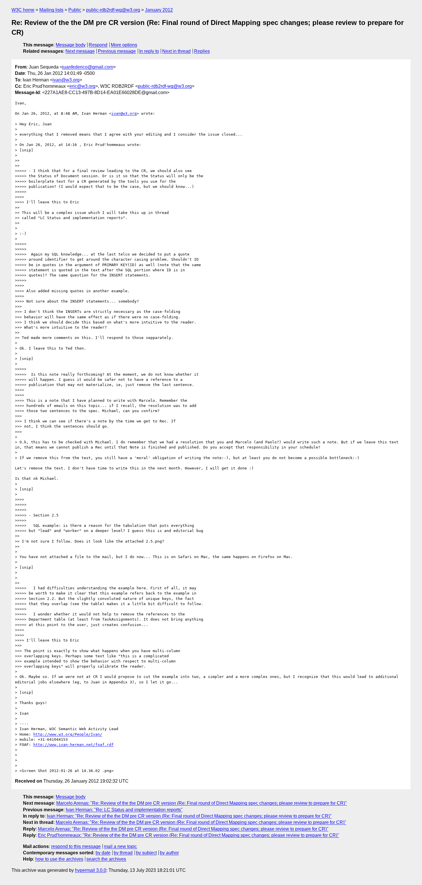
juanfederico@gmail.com (87, 67)
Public (74, 9)
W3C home (22, 9)
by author (169, 852)
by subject (146, 852)
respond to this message (76, 846)
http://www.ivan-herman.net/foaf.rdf (73, 744)
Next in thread (176, 51)
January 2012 (159, 9)
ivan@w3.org (66, 79)
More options (124, 44)
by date (103, 852)
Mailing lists (51, 9)
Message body (71, 44)
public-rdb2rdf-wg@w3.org (113, 9)
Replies (202, 51)
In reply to (149, 51)
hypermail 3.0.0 (90, 870)
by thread (123, 852)
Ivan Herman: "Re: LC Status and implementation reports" (124, 809)
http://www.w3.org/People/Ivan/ (67, 734)
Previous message (117, 51)
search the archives (106, 859)
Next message (80, 51)
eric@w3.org (82, 86)
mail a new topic (120, 846)
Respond (98, 44)
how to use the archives (59, 859)
